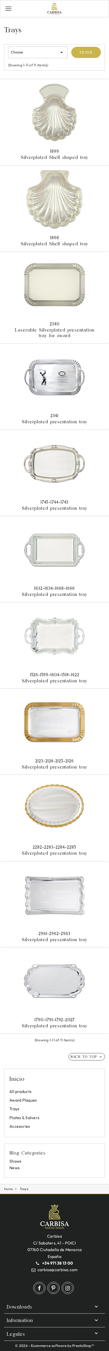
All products (20, 1091)
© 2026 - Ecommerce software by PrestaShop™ (54, 1345)
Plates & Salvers (24, 1117)
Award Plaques (23, 1100)
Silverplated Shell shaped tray (54, 154)
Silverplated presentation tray (54, 419)
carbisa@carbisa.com (58, 1269)
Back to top (87, 1056)
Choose (38, 52)
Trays (14, 1108)
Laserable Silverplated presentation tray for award (54, 329)
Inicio (17, 1078)
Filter (86, 52)
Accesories (19, 1126)
